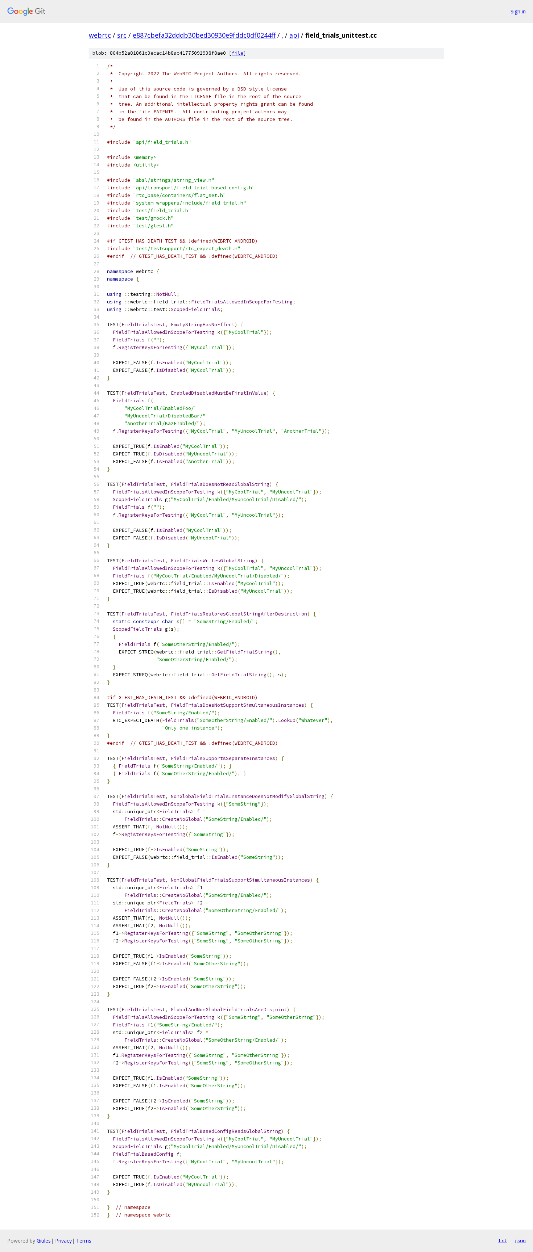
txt (502, 1240)
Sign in (518, 11)
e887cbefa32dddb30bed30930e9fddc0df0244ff (204, 35)
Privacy (63, 1240)
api (294, 35)
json (520, 1240)
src (122, 35)
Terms (83, 1240)
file (237, 53)
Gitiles (44, 1240)
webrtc (100, 35)
